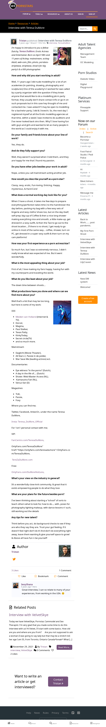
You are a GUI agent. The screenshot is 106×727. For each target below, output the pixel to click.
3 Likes (15, 570)
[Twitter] (73, 712)
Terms (65, 712)
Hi (81, 169)
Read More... (64, 647)
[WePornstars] (20, 5)
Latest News (87, 272)
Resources (53, 14)
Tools (38, 14)
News (37, 712)
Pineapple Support (85, 109)
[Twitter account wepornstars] (15, 558)
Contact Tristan (58, 681)
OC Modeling (86, 62)
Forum (25, 14)
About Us (69, 14)
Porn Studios (87, 73)
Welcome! (85, 287)
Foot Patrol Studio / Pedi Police (86, 154)
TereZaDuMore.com (22, 459)
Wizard (33, 43)
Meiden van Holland (26, 316)
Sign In (81, 14)
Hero (35, 587)
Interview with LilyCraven (87, 260)
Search (89, 132)
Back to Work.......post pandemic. (87, 222)
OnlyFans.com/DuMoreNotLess (28, 472)
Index (82, 128)
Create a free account (88, 300)
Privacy (55, 712)
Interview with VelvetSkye (87, 241)
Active (93, 128)
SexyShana (27, 584)
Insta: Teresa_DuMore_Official (27, 421)
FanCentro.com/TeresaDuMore (28, 440)
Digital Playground (86, 86)
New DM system (84, 280)
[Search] (95, 28)
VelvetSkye (26, 650)
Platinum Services (84, 99)
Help (28, 712)
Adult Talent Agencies (86, 46)
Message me (86, 192)
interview (53, 43)
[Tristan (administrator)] (13, 41)
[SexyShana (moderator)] (15, 585)
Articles (34, 23)
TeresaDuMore (64, 43)
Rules (46, 712)
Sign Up (92, 14)
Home (11, 23)
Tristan (22, 40)
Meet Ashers (86, 181)
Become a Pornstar (85, 138)
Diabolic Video (87, 78)
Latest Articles (83, 211)
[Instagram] (78, 712)
